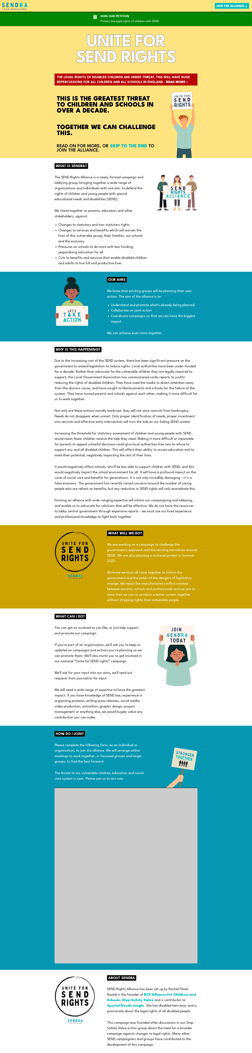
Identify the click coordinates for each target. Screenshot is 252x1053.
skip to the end (128, 146)
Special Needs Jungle (125, 1006)
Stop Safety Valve (138, 1000)
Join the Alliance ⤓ (232, 6)
